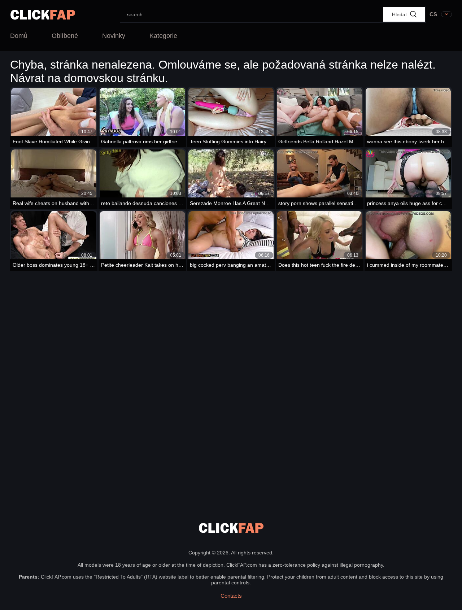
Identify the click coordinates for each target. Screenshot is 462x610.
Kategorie (163, 35)
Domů (18, 35)
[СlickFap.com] (42, 14)
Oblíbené (65, 35)
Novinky (113, 35)
